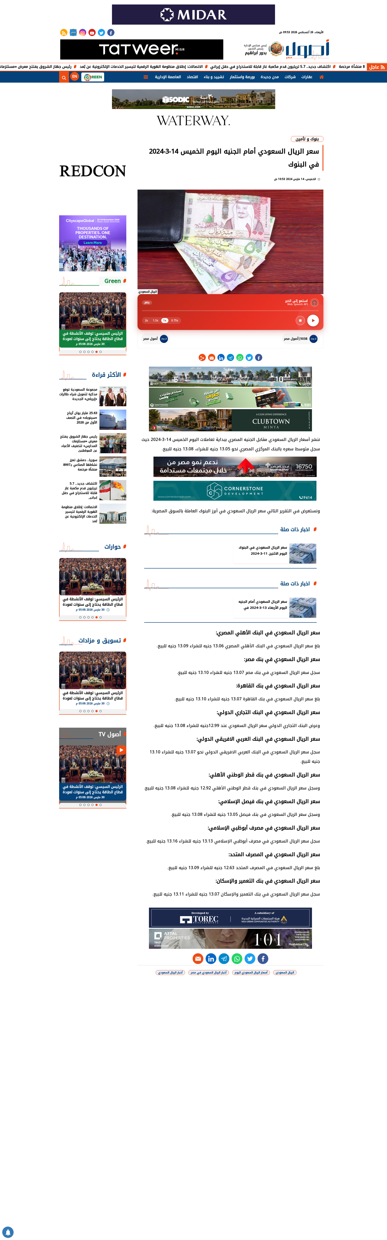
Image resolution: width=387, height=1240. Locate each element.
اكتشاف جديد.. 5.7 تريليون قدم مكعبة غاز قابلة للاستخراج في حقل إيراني (317, 66)
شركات (290, 76)
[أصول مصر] (307, 50)
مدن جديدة (270, 76)
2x (146, 320)
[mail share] (211, 357)
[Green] (92, 77)
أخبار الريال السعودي (170, 972)
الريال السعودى (285, 972)
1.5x (155, 320)
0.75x (174, 320)
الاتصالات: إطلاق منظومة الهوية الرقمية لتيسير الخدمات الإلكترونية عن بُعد (187, 66)
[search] (64, 77)
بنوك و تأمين (307, 139)
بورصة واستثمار (242, 76)
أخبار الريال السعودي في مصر (208, 972)
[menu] (146, 77)
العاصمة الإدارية (168, 76)
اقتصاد (192, 76)
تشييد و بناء (214, 76)
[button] (100, 352)
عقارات (306, 76)
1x (164, 320)
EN (74, 76)
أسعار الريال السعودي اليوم (251, 972)
